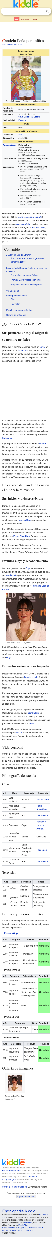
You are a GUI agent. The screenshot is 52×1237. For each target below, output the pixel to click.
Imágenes (25, 19)
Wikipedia (28, 1222)
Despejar (42, 11)
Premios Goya (9, 145)
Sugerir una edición (26, 1196)
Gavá (20, 116)
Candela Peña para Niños (14, 1186)
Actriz (20, 134)
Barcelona (28, 116)
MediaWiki (22, 1225)
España (37, 116)
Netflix (19, 732)
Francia (27, 677)
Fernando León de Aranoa (41, 825)
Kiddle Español (8, 1227)
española (25, 223)
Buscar (47, 11)
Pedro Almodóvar (21, 535)
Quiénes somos (34, 1227)
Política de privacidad (11, 1230)
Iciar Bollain (42, 861)
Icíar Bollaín (11, 575)
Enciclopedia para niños (12, 44)
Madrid (42, 443)
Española (22, 120)
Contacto (27, 1230)
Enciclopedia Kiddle (11, 1170)
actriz (18, 223)
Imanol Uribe (43, 799)
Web (16, 19)
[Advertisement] (26, 29)
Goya (28, 568)
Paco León (42, 849)
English (34, 19)
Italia (35, 677)
